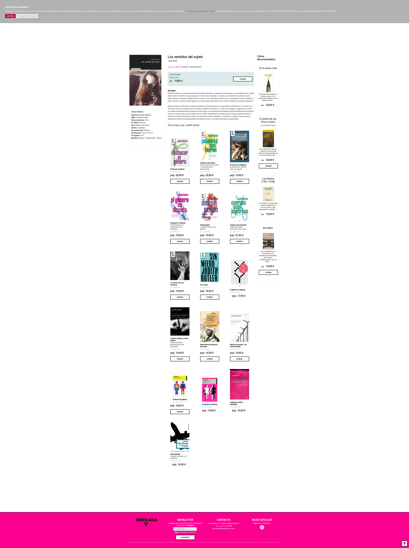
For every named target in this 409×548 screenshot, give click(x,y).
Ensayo (141, 138)
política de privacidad (189, 532)
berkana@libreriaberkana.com (223, 529)
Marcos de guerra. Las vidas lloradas (238, 346)
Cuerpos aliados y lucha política (179, 339)
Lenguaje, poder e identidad (236, 403)
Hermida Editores (144, 115)
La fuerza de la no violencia (177, 284)
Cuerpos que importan (238, 225)
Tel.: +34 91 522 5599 (224, 526)
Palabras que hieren (207, 163)
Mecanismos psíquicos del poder (208, 346)
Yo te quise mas (268, 68)
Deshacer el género (177, 169)
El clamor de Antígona (238, 165)
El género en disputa (178, 223)
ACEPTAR (10, 16)
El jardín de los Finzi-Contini (268, 120)
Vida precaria (175, 454)
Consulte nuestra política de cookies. (200, 11)
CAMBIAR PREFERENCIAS (27, 16)
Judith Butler (172, 61)
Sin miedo (204, 285)
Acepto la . (186, 532)
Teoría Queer (150, 138)
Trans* (159, 138)
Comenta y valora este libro (191, 67)
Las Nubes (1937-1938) (268, 180)
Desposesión (205, 225)
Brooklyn (268, 227)
